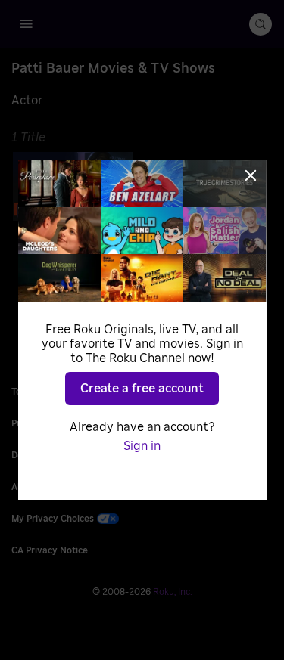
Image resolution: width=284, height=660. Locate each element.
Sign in (142, 446)
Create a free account (142, 389)
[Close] (251, 175)
